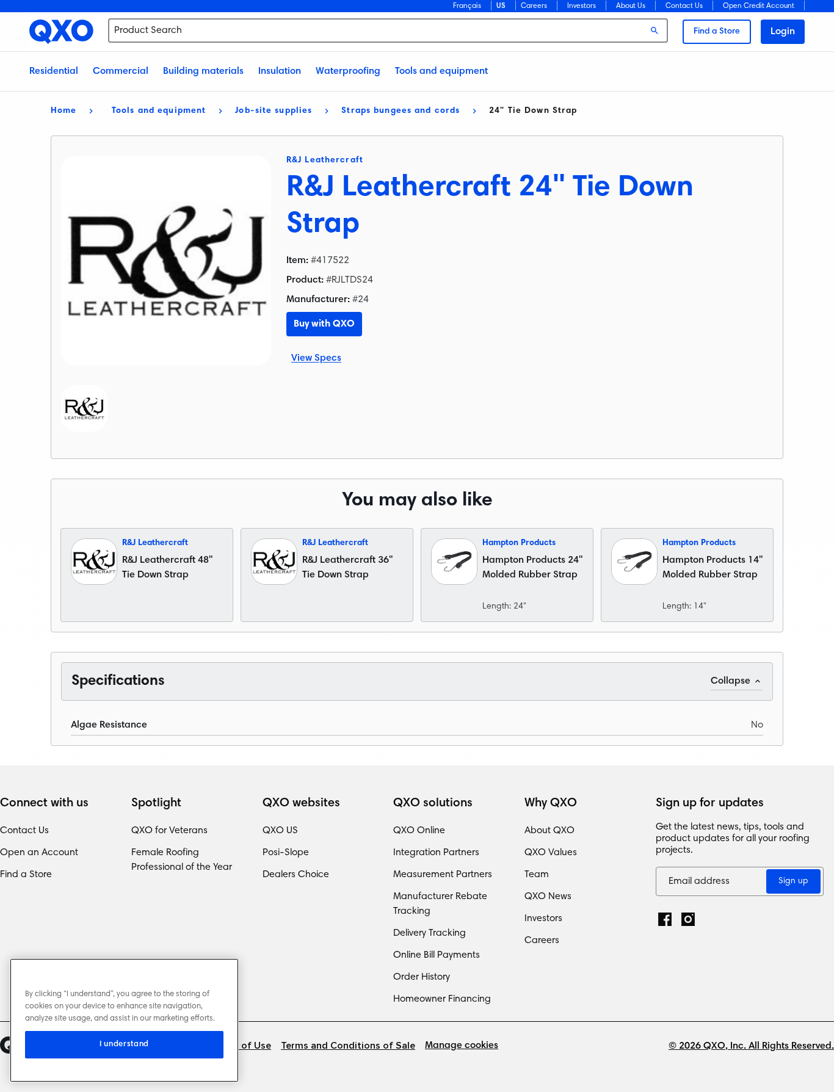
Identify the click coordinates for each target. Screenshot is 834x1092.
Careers (534, 6)
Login (783, 32)
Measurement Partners (442, 875)
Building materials (203, 71)
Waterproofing (348, 71)
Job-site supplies (273, 111)
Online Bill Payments (436, 955)
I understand (124, 1044)
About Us (630, 6)
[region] (124, 1020)
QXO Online (419, 831)
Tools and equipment (441, 71)
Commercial (120, 71)
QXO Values (550, 853)
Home (63, 111)
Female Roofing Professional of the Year (181, 860)
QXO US (280, 831)
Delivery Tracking (429, 933)
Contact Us (684, 6)
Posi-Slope (286, 853)
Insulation (279, 71)
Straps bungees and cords (400, 111)
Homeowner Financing (442, 999)
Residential (53, 71)
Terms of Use (241, 1046)
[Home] (61, 32)
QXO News (547, 897)
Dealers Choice (296, 875)
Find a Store (717, 31)
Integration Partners (436, 853)
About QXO (549, 831)
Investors (581, 6)
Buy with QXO (324, 324)
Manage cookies (461, 1045)
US (501, 6)
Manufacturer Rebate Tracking (440, 904)
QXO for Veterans (169, 831)
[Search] (654, 30)
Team (536, 875)
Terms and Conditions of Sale (348, 1046)
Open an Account (39, 853)
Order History (421, 977)
